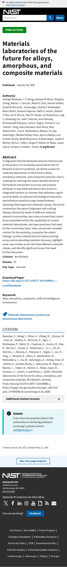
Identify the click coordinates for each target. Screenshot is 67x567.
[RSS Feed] (47, 503)
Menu (60, 17)
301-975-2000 (8, 491)
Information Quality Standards (42, 549)
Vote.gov (55, 556)
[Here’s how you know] (33, 4)
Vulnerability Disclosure (45, 536)
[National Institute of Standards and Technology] (24, 475)
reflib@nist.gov (21, 430)
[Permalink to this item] (16, 95)
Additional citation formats (23, 399)
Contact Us (22, 496)
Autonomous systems (32, 315)
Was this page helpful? (33, 461)
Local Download (11, 285)
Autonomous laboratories (17, 318)
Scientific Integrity (16, 549)
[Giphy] (40, 503)
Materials (13, 315)
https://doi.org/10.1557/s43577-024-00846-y (28, 280)
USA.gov (44, 556)
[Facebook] (12, 503)
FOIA (31, 543)
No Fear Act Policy (17, 543)
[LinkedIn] (19, 503)
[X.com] (5, 503)
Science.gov (31, 556)
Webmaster (7, 496)
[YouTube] (33, 503)
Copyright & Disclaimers (19, 536)
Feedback (35, 513)
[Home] (12, 12)
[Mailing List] (53, 503)
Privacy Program (47, 530)
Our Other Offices (36, 496)
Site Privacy (15, 530)
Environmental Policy (46, 543)
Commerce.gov (15, 556)
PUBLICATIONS (14, 30)
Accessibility (30, 530)
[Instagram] (26, 503)
